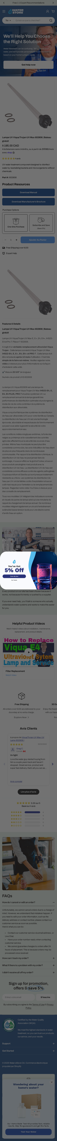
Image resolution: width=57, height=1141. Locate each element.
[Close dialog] (55, 553)
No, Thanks (14, 580)
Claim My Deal (14, 576)
